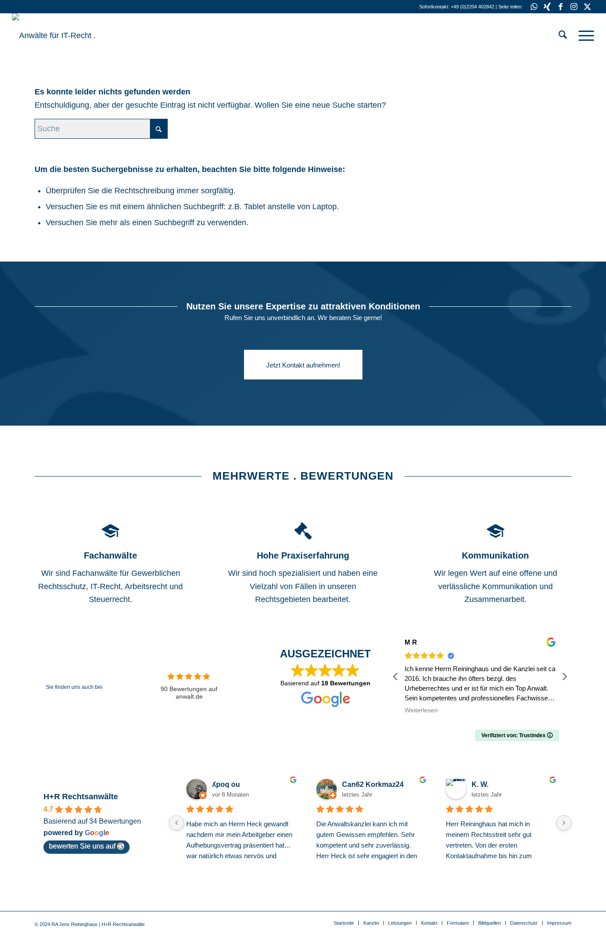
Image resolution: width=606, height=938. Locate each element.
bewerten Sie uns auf (82, 846)
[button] (564, 676)
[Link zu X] (587, 6)
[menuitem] (563, 35)
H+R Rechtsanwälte (80, 796)
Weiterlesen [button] (421, 710)
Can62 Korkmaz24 (373, 784)
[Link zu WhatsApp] (533, 6)
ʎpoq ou (226, 784)
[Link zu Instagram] (573, 6)
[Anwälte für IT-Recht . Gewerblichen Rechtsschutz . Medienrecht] (78, 35)
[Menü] (583, 35)
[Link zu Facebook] (560, 6)
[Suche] (563, 35)
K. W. (480, 784)
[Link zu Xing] (547, 6)
